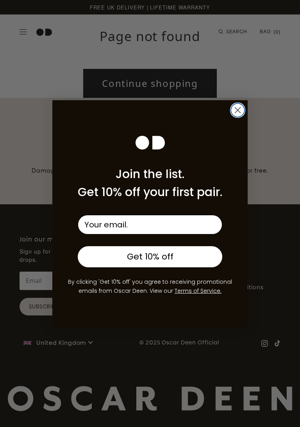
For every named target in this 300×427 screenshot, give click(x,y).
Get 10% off (150, 256)
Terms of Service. (198, 291)
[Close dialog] (238, 110)
